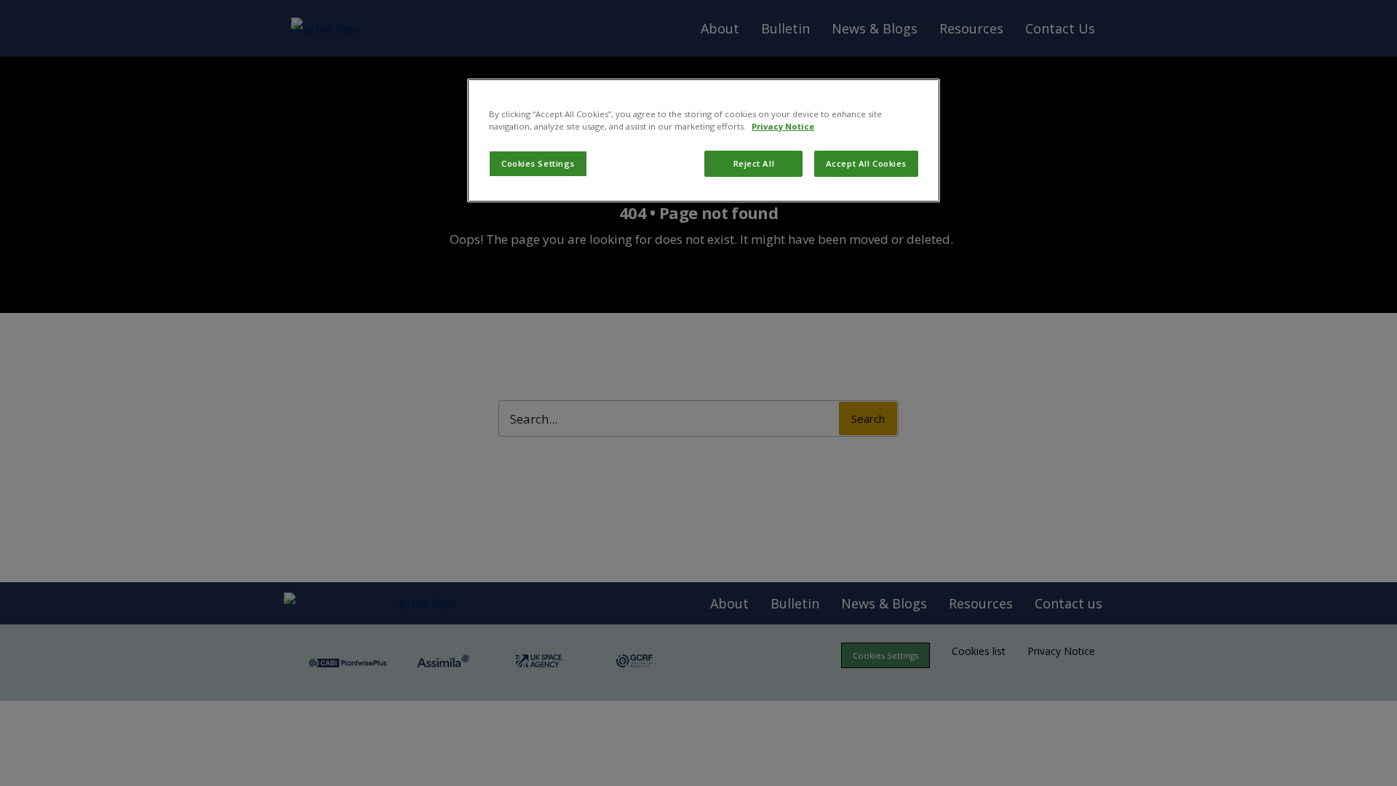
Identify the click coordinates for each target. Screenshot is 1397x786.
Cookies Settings (538, 163)
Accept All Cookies (866, 163)
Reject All (754, 163)
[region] (703, 140)
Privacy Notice (783, 126)
